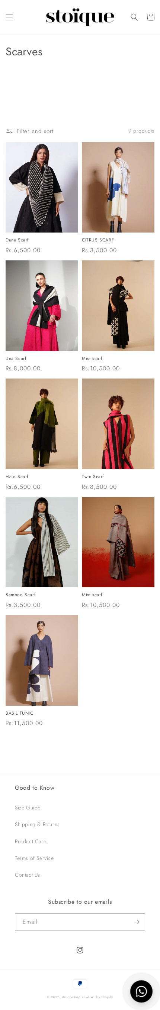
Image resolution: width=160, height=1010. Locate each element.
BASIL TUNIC (19, 714)
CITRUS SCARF (98, 240)
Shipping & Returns (37, 824)
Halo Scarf (17, 477)
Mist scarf (92, 359)
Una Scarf (16, 359)
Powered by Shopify (97, 997)
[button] (9, 17)
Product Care (30, 841)
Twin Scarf (93, 477)
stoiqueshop (71, 997)
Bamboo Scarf (20, 595)
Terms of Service (34, 858)
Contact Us (27, 875)
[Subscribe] (136, 922)
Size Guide (28, 807)
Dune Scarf (17, 240)
